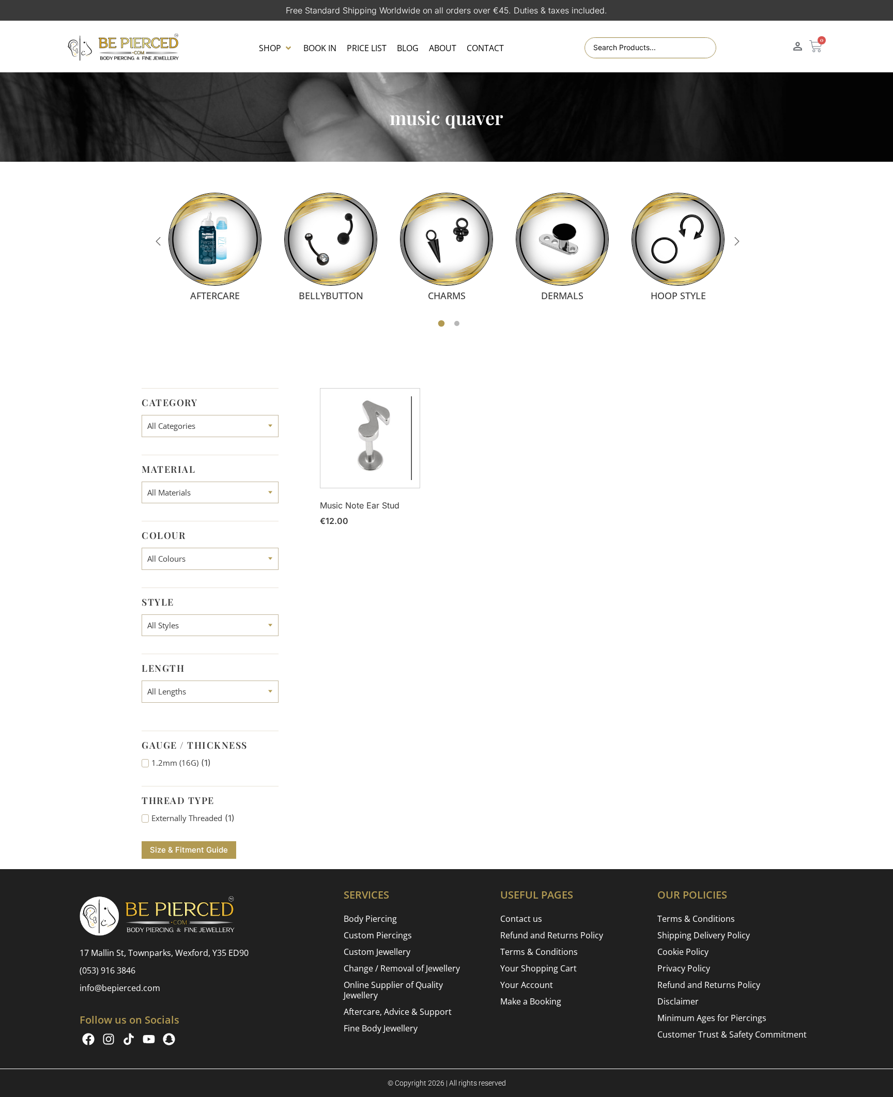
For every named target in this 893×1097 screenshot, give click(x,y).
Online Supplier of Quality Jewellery (393, 990)
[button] (276, 48)
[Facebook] (88, 1039)
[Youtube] (149, 1039)
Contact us (521, 918)
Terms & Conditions (539, 951)
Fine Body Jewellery (381, 1028)
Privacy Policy (683, 968)
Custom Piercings (378, 935)
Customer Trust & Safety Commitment (732, 1034)
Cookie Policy (683, 951)
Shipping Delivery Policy (703, 935)
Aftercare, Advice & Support (398, 1011)
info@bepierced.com (120, 988)
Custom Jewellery (377, 951)
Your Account (526, 985)
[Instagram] (108, 1039)
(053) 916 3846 (107, 970)
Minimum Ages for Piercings (711, 1018)
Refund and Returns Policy (551, 935)
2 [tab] (456, 323)
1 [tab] (441, 323)
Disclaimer (678, 1001)
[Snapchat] (169, 1039)
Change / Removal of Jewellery (402, 968)
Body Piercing (370, 918)
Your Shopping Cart (538, 968)
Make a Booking (530, 1001)
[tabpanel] (215, 246)
